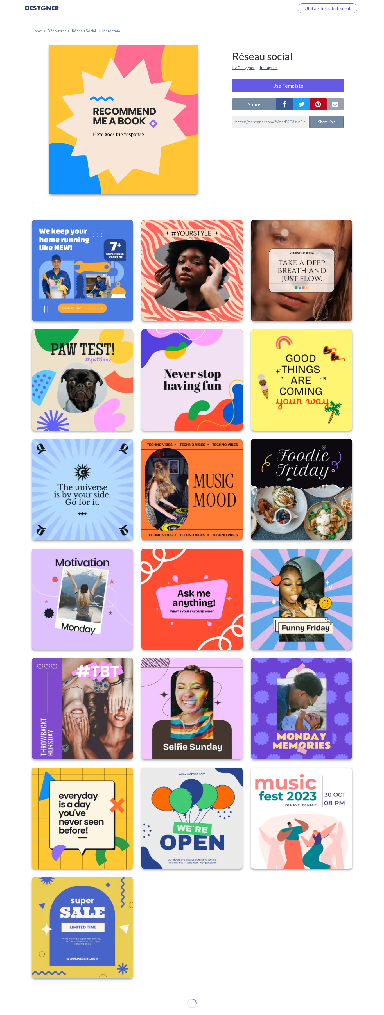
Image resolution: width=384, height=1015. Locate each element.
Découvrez (57, 30)
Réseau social (84, 30)
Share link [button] (326, 121)
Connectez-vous (271, 8)
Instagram (111, 30)
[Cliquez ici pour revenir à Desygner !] (42, 12)
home (37, 30)
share (254, 104)
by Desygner (243, 67)
